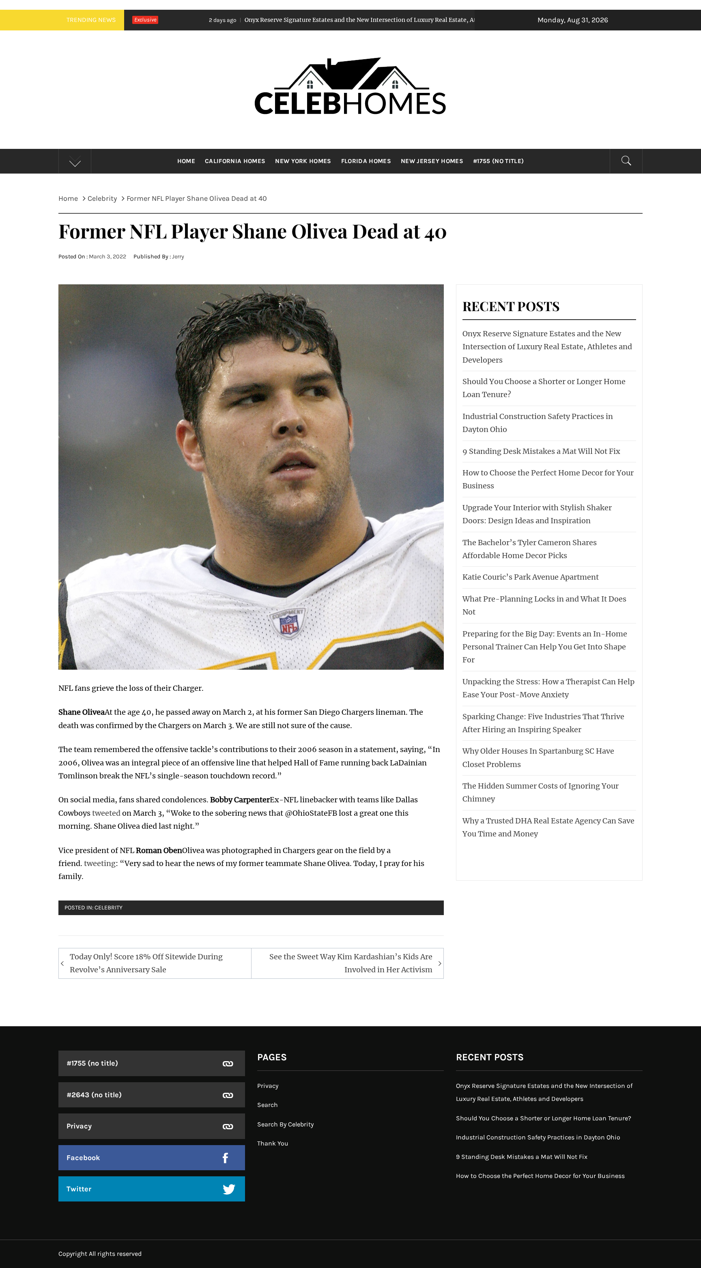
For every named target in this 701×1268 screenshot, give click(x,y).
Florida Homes (366, 161)
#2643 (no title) (94, 1094)
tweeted (106, 813)
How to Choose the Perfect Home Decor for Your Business (540, 1176)
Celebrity (109, 907)
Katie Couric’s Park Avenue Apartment (530, 577)
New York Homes (303, 161)
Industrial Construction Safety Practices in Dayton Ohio (538, 1137)
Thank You (272, 1143)
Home (186, 161)
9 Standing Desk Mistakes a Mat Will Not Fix (541, 451)
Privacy (79, 1126)
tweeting (100, 863)
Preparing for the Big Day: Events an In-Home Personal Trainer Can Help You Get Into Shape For (544, 647)
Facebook (83, 1157)
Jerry (178, 256)
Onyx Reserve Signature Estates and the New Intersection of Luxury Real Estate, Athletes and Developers (299, 20)
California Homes (235, 161)
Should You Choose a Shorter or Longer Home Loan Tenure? (543, 1118)
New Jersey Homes (432, 161)
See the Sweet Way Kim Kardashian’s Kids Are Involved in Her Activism (350, 963)
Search (267, 1105)
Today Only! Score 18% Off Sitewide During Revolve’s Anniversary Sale (146, 963)
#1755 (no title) (498, 161)
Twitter (79, 1188)
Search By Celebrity (285, 1124)
